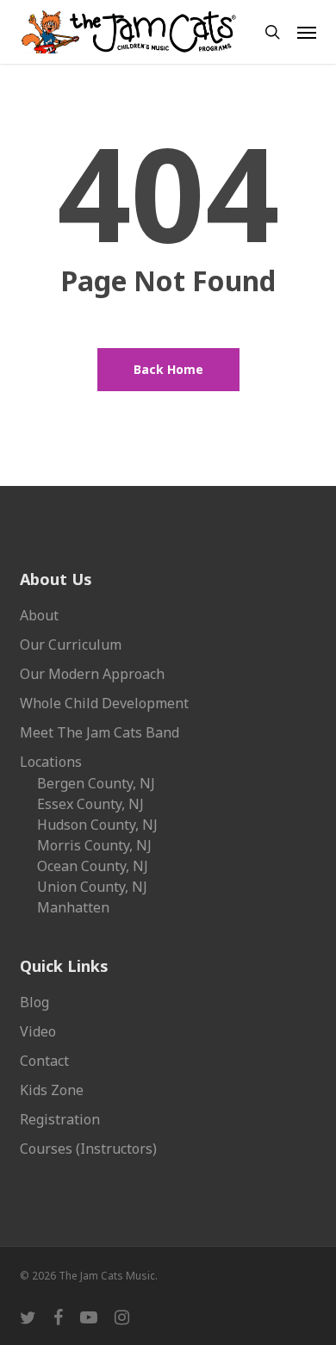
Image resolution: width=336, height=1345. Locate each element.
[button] (306, 31)
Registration (60, 1119)
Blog (34, 1002)
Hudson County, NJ (97, 824)
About (39, 615)
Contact (44, 1060)
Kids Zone (52, 1089)
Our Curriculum (70, 644)
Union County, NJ (92, 887)
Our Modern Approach (92, 673)
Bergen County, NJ (96, 783)
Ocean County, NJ (92, 866)
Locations (51, 761)
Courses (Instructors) (88, 1148)
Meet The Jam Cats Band (99, 732)
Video (38, 1031)
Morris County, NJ (94, 845)
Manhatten (73, 907)
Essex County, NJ (90, 804)
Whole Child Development (104, 703)
